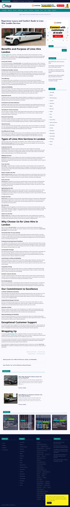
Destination (52, 103)
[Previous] (64, 412)
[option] (10, 422)
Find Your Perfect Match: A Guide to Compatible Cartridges (43, 426)
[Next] (66, 412)
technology (39, 487)
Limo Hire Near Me (32, 353)
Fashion (51, 111)
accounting (48, 448)
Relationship (20, 10)
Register (49, 10)
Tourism (51, 141)
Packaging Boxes (40, 483)
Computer (52, 100)
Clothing (39, 460)
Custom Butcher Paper (41, 462)
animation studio (40, 452)
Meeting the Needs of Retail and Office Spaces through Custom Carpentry (60, 456)
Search (51, 46)
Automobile (4, 10)
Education (10, 10)
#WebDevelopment (45, 446)
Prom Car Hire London (41, 353)
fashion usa (44, 473)
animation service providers (42, 450)
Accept (49, 502)
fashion (39, 473)
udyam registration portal (42, 495)
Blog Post (54, 10)
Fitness (39, 475)
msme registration (41, 481)
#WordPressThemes (41, 448)
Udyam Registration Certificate (43, 491)
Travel (41, 10)
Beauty (39, 456)
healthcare (39, 477)
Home (20, 14)
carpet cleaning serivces (41, 458)
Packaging (47, 481)
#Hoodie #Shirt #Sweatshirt (42, 444)
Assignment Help (40, 454)
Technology (37, 10)
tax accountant (47, 485)
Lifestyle (25, 10)
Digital (51, 106)
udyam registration (41, 489)
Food (51, 114)
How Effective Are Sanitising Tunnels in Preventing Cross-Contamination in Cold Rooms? (56, 71)
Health (43, 475)
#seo (38, 446)
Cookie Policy (52, 500)
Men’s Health (40, 479)
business (43, 456)
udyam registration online (42, 493)
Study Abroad (40, 485)
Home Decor (52, 125)
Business (15, 10)
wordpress (39, 499)
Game (21, 462)
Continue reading (22, 387)
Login (45, 10)
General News (52, 119)
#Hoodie (39, 442)
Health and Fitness (53, 122)
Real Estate (31, 10)
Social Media (52, 136)
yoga (44, 499)
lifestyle (45, 477)
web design (39, 497)
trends (49, 487)
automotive (48, 454)
